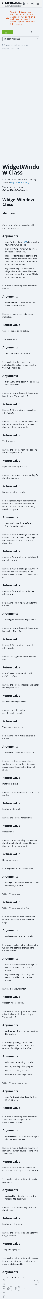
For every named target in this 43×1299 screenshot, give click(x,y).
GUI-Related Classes (19, 45)
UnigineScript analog (19, 182)
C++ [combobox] (33, 32)
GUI (25, 242)
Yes (11, 1288)
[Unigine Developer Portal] (12, 4)
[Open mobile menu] (37, 3)
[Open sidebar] (7, 32)
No (19, 1288)
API (7, 45)
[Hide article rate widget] (24, 1288)
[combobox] (25, 3)
